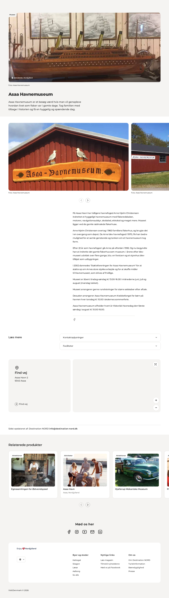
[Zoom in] (156, 400)
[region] (117, 385)
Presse (131, 571)
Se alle (76, 575)
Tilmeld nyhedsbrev (110, 564)
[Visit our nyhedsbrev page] (92, 532)
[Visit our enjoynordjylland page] (69, 532)
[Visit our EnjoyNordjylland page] (84, 532)
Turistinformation (136, 564)
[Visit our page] (76, 532)
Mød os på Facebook (110, 567)
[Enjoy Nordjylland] (26, 548)
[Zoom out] (156, 408)
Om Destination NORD (139, 560)
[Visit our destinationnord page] (100, 532)
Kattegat (77, 560)
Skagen (76, 564)
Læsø (75, 567)
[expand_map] (155, 364)
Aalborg (76, 571)
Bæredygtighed (136, 567)
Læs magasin (107, 560)
